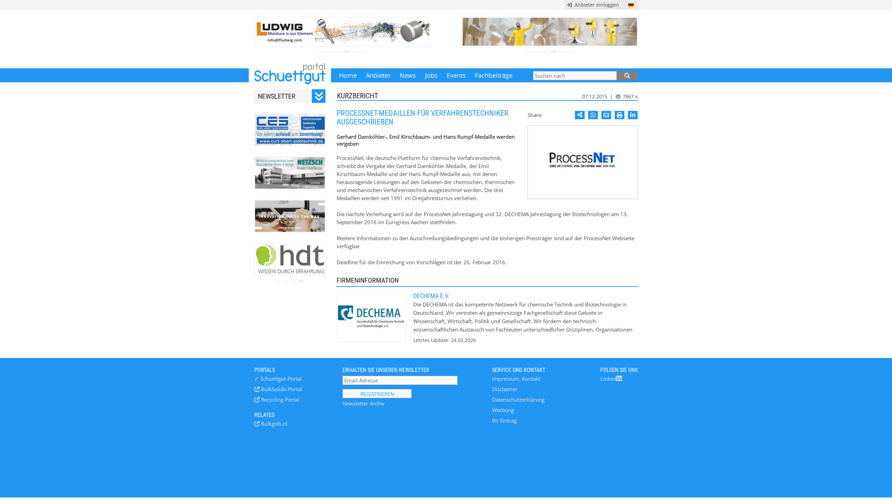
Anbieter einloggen (595, 4)
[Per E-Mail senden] (606, 115)
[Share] (580, 115)
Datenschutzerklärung (518, 399)
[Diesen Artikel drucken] (619, 115)
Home (348, 75)
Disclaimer (504, 389)
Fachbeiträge (494, 75)
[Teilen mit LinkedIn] (633, 115)
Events (456, 75)
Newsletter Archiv (364, 403)
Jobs (431, 75)
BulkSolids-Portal (281, 389)
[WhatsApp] (593, 115)
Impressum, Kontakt (516, 378)
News (408, 75)
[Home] (290, 75)
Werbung (503, 409)
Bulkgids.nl (273, 423)
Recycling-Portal (279, 399)
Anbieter (378, 75)
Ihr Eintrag (504, 420)
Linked (608, 378)
